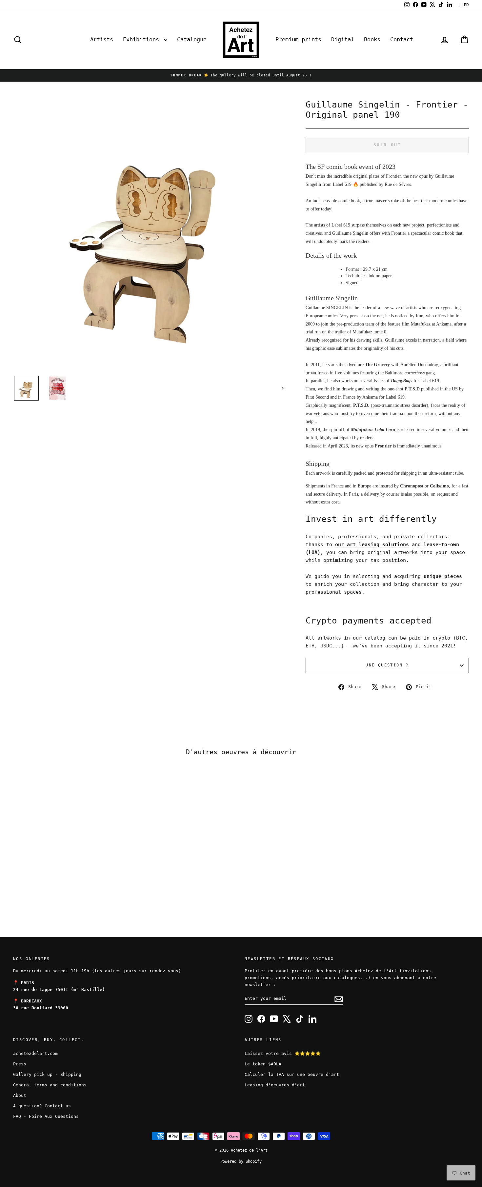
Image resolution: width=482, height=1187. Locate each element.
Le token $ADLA (263, 1063)
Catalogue (192, 39)
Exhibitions (142, 39)
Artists (101, 39)
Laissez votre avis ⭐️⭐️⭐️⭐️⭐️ (283, 1053)
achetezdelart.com (35, 1053)
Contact (401, 39)
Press (19, 1063)
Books (372, 39)
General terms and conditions (50, 1084)
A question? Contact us (42, 1105)
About (19, 1095)
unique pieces (443, 576)
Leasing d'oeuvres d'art (275, 1084)
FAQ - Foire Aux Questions (46, 1116)
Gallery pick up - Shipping (47, 1074)
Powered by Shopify (241, 1161)
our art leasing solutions (372, 544)
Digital (342, 39)
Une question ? (387, 665)
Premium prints (298, 39)
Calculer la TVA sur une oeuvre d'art (292, 1074)
